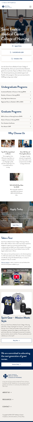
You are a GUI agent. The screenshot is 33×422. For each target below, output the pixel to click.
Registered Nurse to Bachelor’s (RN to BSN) (12, 102)
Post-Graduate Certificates (8, 123)
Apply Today (16, 225)
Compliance (5, 416)
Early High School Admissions (8, 98)
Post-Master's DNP (6, 126)
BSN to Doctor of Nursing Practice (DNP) (11, 116)
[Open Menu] (30, 6)
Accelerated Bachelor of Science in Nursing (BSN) (13, 92)
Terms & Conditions (13, 416)
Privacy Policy (21, 416)
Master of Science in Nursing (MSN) (10, 120)
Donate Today (15, 364)
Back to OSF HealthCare (9, 2)
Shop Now (15, 340)
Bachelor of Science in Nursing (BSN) (10, 95)
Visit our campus (5, 262)
